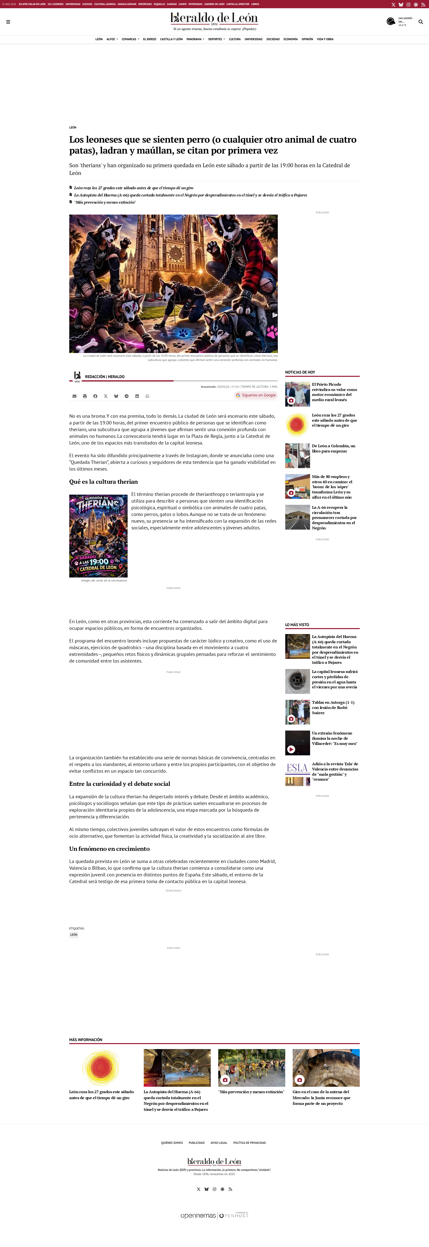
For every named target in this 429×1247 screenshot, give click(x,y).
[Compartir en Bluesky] (116, 396)
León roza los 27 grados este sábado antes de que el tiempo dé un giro (133, 188)
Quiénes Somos (172, 1143)
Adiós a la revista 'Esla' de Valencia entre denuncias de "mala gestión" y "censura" (335, 771)
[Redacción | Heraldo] (77, 376)
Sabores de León (214, 4)
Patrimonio (196, 4)
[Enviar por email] (74, 396)
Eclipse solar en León (32, 4)
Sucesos (87, 4)
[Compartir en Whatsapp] (147, 396)
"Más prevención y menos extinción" (105, 202)
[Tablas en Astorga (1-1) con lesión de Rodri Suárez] (297, 711)
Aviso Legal (219, 1143)
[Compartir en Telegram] (126, 396)
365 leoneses (56, 4)
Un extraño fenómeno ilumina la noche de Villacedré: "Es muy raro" (335, 738)
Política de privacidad (249, 1143)
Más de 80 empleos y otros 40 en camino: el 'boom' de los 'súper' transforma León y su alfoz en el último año (332, 487)
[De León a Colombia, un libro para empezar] (297, 455)
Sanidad (172, 4)
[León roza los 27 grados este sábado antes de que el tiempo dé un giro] (297, 424)
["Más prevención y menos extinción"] (251, 1067)
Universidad (73, 4)
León (72, 127)
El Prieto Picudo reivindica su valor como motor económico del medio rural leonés (334, 392)
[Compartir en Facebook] (95, 396)
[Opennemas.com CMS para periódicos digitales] (214, 1221)
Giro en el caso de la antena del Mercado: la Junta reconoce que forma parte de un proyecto (321, 1097)
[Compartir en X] (106, 396)
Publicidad (197, 1143)
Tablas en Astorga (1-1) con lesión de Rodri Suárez (333, 707)
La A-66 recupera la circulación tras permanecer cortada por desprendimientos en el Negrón (334, 518)
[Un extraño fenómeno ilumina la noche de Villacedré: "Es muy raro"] (297, 742)
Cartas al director (237, 4)
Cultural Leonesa (105, 4)
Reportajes (145, 4)
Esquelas (159, 4)
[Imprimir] (85, 396)
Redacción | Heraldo (105, 376)
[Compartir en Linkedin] (137, 396)
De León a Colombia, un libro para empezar (333, 448)
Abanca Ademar (127, 4)
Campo (183, 4)
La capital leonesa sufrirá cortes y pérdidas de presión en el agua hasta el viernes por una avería (335, 679)
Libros (255, 4)
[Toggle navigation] (8, 21)
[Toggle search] (420, 21)
